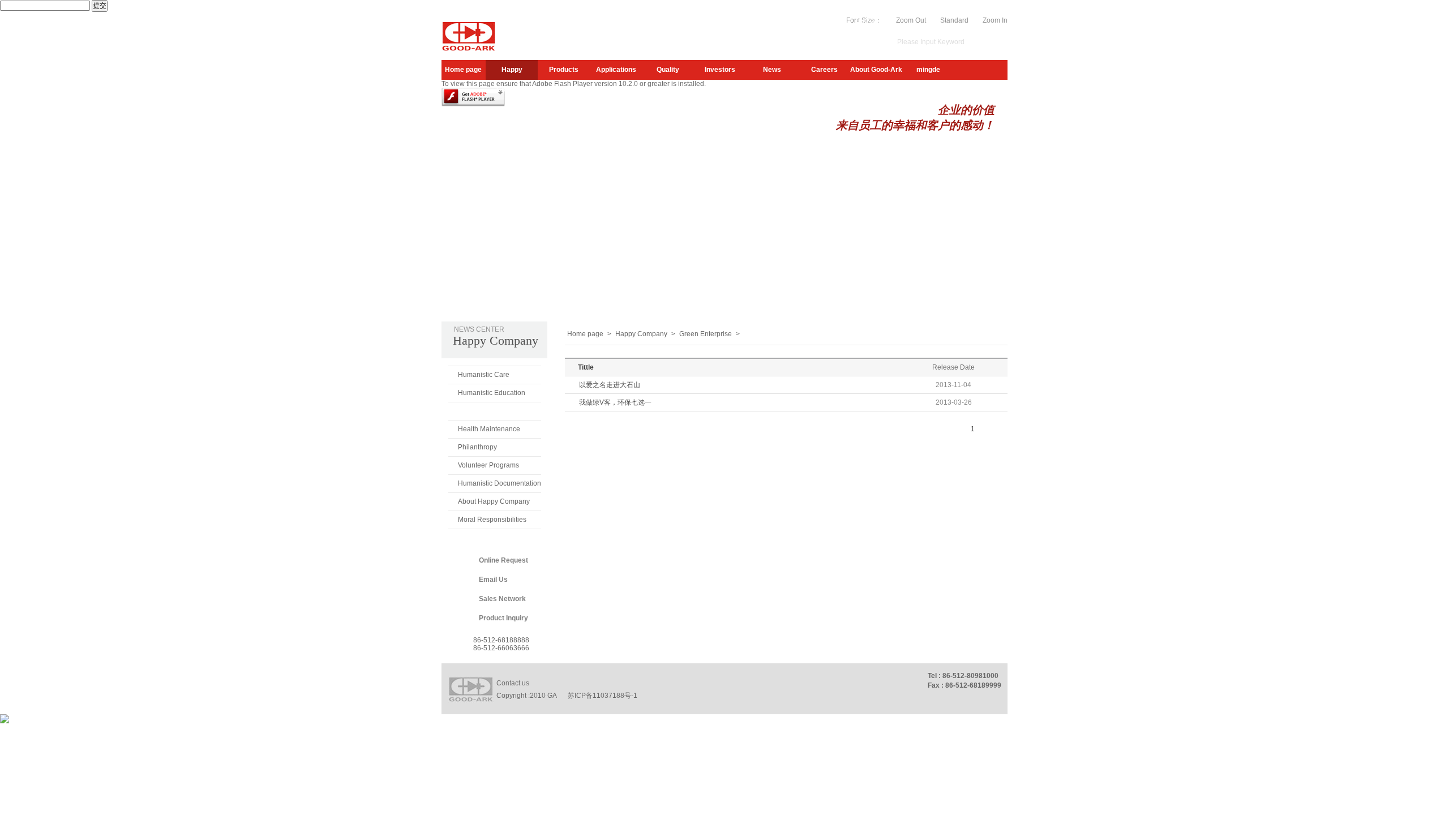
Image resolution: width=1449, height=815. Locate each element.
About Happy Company (494, 501)
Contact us (512, 683)
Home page (463, 70)
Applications (616, 70)
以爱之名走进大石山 (609, 385)
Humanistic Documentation (499, 483)
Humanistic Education (491, 393)
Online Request (503, 560)
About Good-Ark (876, 70)
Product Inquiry (503, 618)
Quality (668, 70)
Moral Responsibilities (492, 520)
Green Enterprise (485, 411)
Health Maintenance (489, 429)
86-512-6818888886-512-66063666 (501, 644)
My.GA (808, 20)
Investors (720, 70)
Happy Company (512, 73)
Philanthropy (477, 447)
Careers (824, 70)
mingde (928, 70)
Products (563, 70)
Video (837, 20)
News (772, 70)
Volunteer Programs (488, 465)
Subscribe (773, 20)
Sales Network (502, 599)
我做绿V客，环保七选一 (615, 402)
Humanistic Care (483, 375)
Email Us (493, 580)
